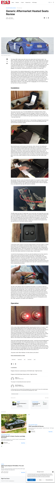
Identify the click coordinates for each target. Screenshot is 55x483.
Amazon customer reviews (18, 343)
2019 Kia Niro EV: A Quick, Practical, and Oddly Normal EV (13, 437)
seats (34, 359)
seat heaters (29, 359)
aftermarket (13, 359)
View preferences (49, 479)
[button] (52, 471)
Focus (15, 81)
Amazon (12, 68)
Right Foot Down (5, 478)
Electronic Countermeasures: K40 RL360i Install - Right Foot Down (28, 370)
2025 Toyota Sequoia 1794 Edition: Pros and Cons (12, 466)
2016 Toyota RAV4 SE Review (36, 426)
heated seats (20, 359)
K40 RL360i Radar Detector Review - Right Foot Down (26, 374)
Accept (31, 479)
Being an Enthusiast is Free (21, 404)
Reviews (8, 434)
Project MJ (34, 81)
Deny (40, 479)
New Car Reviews (4, 434)
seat (24, 359)
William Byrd (6, 442)
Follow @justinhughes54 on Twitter (18, 355)
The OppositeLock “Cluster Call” (36, 404)
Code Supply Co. (11, 480)
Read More (23, 442)
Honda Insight (42, 65)
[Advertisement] (27, 29)
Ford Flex (31, 65)
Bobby (16, 377)
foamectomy (23, 114)
